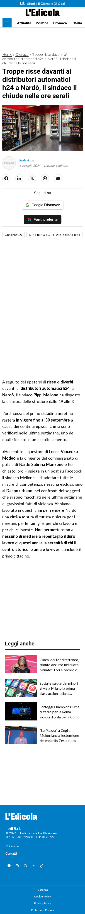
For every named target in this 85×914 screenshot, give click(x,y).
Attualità (24, 23)
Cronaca (60, 23)
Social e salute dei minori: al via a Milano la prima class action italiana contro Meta (59, 688)
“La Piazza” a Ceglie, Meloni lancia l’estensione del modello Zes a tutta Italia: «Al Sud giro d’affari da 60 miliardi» (59, 735)
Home (7, 54)
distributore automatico (54, 235)
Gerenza (42, 889)
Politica (42, 23)
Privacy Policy (42, 903)
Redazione (26, 160)
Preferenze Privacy (42, 910)
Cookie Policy (42, 896)
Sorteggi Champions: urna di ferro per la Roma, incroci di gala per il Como (60, 712)
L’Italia (76, 23)
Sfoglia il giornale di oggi (46, 3)
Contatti (11, 853)
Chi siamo (12, 846)
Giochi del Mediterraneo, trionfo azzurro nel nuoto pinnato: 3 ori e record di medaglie (59, 664)
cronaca (13, 235)
